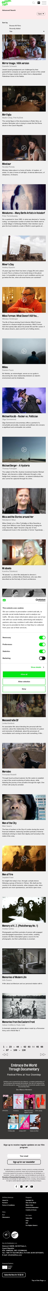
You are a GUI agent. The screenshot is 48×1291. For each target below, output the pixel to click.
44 (17, 1047)
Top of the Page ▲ (39, 1280)
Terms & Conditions (8, 1205)
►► (35, 1054)
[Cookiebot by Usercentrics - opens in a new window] (35, 600)
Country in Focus (31, 1210)
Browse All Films (15, 25)
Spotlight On (29, 1200)
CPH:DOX (5, 1110)
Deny (24, 689)
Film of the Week (31, 1203)
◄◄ (13, 1054)
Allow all (24, 674)
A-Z (3, 1215)
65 (37, 1047)
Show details (36, 667)
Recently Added (14, 28)
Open (40, 14)
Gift (27, 1223)
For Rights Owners (32, 1225)
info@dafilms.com (15, 1255)
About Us (5, 1200)
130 (24, 1050)
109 (15, 1050)
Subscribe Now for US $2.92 (14, 1275)
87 (7, 1050)
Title (10, 31)
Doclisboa (16, 1110)
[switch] (42, 644)
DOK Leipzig (38, 1110)
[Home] (7, 3)
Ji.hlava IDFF (22, 1131)
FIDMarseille (11, 1131)
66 (42, 1047)
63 (29, 1047)
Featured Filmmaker (32, 1207)
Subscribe (29, 1218)
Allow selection (24, 682)
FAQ (27, 1220)
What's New (29, 1205)
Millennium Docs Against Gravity (28, 1111)
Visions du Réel (34, 1131)
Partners (5, 1203)
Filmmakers (6, 1217)
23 (10, 1047)
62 (25, 1047)
